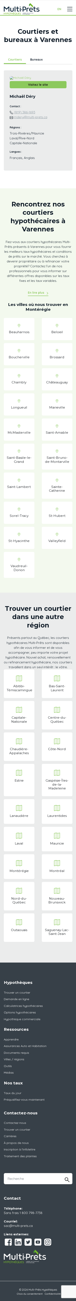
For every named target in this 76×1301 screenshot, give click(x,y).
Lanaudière (19, 816)
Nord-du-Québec (19, 900)
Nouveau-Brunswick (57, 900)
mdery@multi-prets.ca (30, 117)
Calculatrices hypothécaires (23, 1005)
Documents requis (16, 1052)
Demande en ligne (16, 999)
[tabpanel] (38, 123)
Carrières (10, 1136)
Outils (8, 1066)
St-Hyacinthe (19, 541)
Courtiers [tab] (15, 59)
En (59, 9)
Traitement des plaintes (20, 1156)
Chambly (19, 382)
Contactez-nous (15, 1122)
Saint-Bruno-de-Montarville (57, 459)
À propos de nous (16, 1142)
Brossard (57, 357)
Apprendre (11, 1039)
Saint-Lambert (19, 487)
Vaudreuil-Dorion (19, 568)
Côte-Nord (57, 749)
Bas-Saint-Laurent (57, 688)
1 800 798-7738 (31, 1213)
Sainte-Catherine (57, 489)
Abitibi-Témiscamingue (19, 688)
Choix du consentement (30, 1293)
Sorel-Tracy (19, 516)
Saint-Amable (57, 432)
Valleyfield (57, 541)
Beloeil (57, 332)
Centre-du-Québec (57, 719)
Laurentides (57, 816)
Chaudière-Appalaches (19, 751)
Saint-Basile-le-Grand (19, 459)
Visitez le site (38, 85)
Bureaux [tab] (36, 59)
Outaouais (19, 930)
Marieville (57, 407)
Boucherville (19, 357)
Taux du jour (12, 1093)
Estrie (19, 780)
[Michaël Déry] (20, 78)
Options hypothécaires (20, 1012)
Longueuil (19, 407)
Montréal (57, 871)
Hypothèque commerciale (22, 1019)
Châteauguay (57, 382)
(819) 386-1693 (24, 112)
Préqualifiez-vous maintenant (24, 1099)
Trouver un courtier (17, 992)
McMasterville (19, 432)
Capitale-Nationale (19, 719)
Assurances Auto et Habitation (25, 1045)
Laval (19, 843)
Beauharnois (19, 332)
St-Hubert (57, 516)
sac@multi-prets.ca (18, 1226)
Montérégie (19, 871)
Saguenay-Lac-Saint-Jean (57, 932)
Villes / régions (14, 1059)
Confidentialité (53, 1293)
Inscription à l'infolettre (19, 1149)
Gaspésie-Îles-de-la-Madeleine (57, 784)
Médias (9, 1072)
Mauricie (57, 843)
